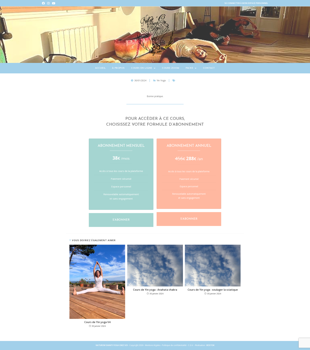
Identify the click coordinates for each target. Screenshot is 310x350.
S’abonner (121, 220)
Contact (209, 68)
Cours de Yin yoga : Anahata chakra (155, 289)
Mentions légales (152, 345)
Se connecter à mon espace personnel (246, 3)
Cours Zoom (170, 68)
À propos (118, 68)
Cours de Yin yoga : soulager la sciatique (213, 289)
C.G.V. (191, 345)
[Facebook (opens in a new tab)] (44, 3)
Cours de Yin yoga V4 (97, 322)
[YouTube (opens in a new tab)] (53, 3)
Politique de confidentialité (174, 345)
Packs (189, 68)
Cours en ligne (141, 68)
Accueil (100, 68)
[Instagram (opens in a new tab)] (48, 3)
